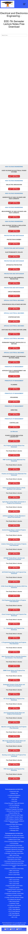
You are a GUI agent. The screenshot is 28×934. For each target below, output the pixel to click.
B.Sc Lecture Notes (14, 881)
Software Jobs (14, 793)
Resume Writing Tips (14, 813)
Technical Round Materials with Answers (14, 837)
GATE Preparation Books (14, 891)
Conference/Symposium (14, 795)
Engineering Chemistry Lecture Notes (14, 893)
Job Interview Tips (14, 807)
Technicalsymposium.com (8, 923)
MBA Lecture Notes (14, 855)
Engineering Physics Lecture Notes (14, 889)
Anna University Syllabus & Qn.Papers (14, 841)
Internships (14, 801)
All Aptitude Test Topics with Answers (15, 835)
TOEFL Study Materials (14, 909)
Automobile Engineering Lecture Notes (14, 849)
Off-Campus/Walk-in (14, 797)
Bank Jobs (14, 799)
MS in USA (14, 917)
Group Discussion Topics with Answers (14, 803)
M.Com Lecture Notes (14, 874)
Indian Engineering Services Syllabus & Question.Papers (14, 821)
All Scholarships (14, 843)
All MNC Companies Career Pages (14, 815)
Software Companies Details (14, 895)
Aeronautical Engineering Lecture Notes (14, 861)
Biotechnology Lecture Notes (14, 857)
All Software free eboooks (14, 899)
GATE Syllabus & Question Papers (14, 819)
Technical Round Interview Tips (14, 811)
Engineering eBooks (14, 887)
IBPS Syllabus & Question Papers (14, 817)
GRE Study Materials (14, 907)
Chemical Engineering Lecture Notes (14, 863)
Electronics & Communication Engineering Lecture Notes (14, 865)
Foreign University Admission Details (14, 897)
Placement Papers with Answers (14, 824)
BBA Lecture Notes (14, 870)
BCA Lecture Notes (14, 883)
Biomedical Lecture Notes (14, 859)
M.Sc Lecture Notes (14, 872)
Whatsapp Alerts (14, 830)
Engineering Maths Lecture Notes (14, 885)
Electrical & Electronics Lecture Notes (14, 868)
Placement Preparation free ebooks (14, 809)
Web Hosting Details (14, 901)
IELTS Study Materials (14, 911)
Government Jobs (14, 791)
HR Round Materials (14, 805)
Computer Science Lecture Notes (14, 851)
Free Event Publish (14, 828)
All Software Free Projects (14, 905)
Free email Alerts (14, 826)
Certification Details (14, 903)
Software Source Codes (14, 839)
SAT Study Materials (14, 913)
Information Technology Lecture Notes (14, 853)
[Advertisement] (14, 100)
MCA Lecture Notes (14, 879)
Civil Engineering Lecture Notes (14, 845)
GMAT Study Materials (14, 915)
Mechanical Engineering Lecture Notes (14, 847)
